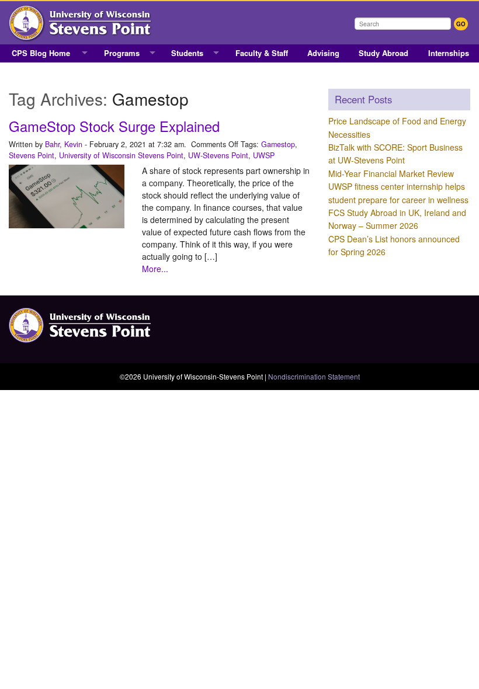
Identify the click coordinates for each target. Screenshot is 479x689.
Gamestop (278, 144)
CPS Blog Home (41, 52)
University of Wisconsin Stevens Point (121, 155)
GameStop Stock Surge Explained (114, 126)
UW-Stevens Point (218, 155)
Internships (448, 52)
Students (187, 52)
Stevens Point (31, 155)
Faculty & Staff (261, 52)
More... (155, 268)
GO (461, 24)
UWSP (264, 155)
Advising (323, 52)
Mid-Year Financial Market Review (391, 173)
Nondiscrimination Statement (314, 376)
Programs (122, 52)
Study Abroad (383, 52)
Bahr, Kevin (63, 144)
